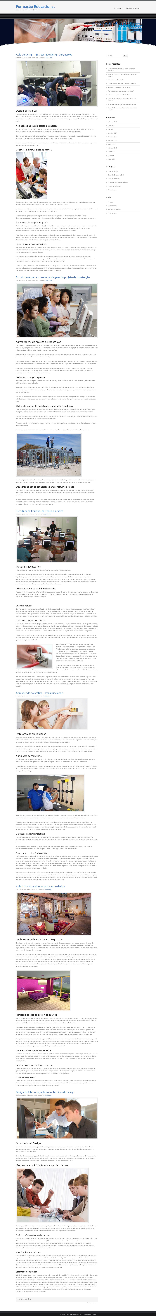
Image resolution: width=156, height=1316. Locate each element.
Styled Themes (92, 1314)
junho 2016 (111, 159)
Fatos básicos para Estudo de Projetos (120, 95)
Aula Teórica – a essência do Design (119, 87)
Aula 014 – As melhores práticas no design (40, 886)
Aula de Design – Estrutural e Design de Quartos (44, 54)
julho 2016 (111, 155)
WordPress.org (112, 213)
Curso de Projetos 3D (114, 179)
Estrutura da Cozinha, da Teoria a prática (39, 511)
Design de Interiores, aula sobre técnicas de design (45, 1092)
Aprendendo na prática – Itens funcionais (39, 693)
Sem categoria (112, 190)
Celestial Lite (73, 1314)
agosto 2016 (111, 152)
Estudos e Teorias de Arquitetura (118, 182)
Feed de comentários (114, 209)
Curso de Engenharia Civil (116, 175)
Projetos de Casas (133, 8)
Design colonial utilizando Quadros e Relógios (122, 83)
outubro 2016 (112, 144)
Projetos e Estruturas (114, 186)
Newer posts (91, 1303)
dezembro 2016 (112, 137)
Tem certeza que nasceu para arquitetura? (121, 91)
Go (125, 55)
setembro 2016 (112, 148)
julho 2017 (111, 125)
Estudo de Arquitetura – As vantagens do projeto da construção (53, 277)
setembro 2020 (112, 122)
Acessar (110, 202)
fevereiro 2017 (112, 133)
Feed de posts (112, 206)
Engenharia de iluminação (116, 80)
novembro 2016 (112, 140)
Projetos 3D (118, 8)
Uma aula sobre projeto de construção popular (122, 104)
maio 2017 (111, 129)
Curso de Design (113, 171)
